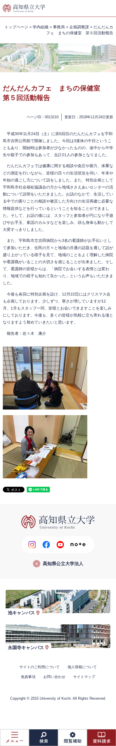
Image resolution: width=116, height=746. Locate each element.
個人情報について (82, 667)
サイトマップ (84, 677)
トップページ (16, 27)
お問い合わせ (54, 677)
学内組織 (40, 27)
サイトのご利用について (39, 667)
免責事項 (28, 677)
